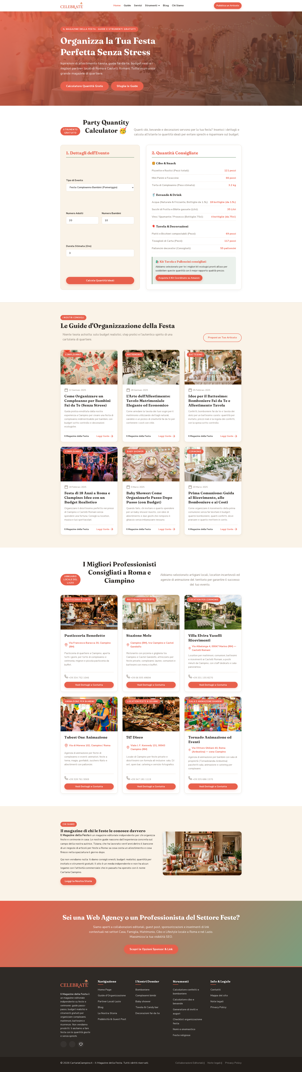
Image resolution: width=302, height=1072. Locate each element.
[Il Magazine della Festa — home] (71, 5)
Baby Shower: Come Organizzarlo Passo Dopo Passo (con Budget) (149, 497)
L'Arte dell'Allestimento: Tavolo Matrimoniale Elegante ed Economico (148, 400)
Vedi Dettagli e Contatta (89, 684)
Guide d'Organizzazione (112, 995)
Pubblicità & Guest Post (112, 1019)
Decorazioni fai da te (147, 1013)
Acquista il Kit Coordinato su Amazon (179, 277)
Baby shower (143, 1001)
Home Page (104, 989)
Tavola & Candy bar (146, 1007)
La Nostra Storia (107, 1013)
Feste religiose (181, 1035)
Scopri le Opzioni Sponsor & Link (151, 949)
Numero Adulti (74, 213)
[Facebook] (63, 1044)
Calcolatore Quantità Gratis (84, 86)
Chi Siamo (178, 5)
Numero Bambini (111, 213)
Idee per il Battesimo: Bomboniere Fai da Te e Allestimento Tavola (209, 400)
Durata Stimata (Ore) (78, 246)
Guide (127, 5)
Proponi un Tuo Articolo (222, 337)
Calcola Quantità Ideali (100, 280)
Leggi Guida (102, 436)
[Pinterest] (81, 1044)
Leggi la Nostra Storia (78, 881)
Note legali (217, 1001)
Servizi (138, 5)
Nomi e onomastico (184, 1029)
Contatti (215, 989)
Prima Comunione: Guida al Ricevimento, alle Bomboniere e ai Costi (211, 497)
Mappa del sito (219, 995)
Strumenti (151, 5)
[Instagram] (72, 1044)
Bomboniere (142, 989)
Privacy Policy (218, 1007)
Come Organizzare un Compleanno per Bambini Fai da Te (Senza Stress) (87, 400)
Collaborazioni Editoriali (189, 1063)
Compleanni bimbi (145, 995)
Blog (166, 5)
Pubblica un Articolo (227, 5)
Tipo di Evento (74, 180)
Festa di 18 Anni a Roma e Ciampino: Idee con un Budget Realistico (87, 497)
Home (117, 5)
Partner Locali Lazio (109, 1001)
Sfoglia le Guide (127, 86)
